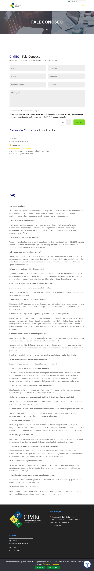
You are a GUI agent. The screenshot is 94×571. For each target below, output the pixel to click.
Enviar (79, 122)
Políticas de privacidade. (57, 117)
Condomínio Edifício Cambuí (20, 148)
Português (73, 1)
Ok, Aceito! (40, 567)
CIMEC (14, 56)
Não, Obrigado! (53, 567)
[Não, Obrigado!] (91, 565)
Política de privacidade (51, 564)
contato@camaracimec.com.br (21, 543)
